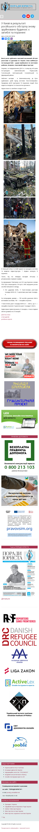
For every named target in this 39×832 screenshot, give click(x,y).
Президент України (11, 804)
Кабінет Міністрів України (13, 809)
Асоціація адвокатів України (13, 770)
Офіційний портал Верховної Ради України (18, 806)
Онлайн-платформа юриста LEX (15, 777)
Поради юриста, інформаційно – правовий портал (15, 828)
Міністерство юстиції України (14, 811)
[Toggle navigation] (1, 16)
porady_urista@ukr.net (13, 792)
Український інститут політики (14, 768)
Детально (5, 598)
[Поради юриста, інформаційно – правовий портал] (18, 7)
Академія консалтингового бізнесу (15, 774)
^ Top (3, 817)
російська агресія (6, 319)
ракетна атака (5, 315)
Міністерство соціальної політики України (18, 813)
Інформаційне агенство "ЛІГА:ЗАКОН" (16, 772)
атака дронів (5, 317)
